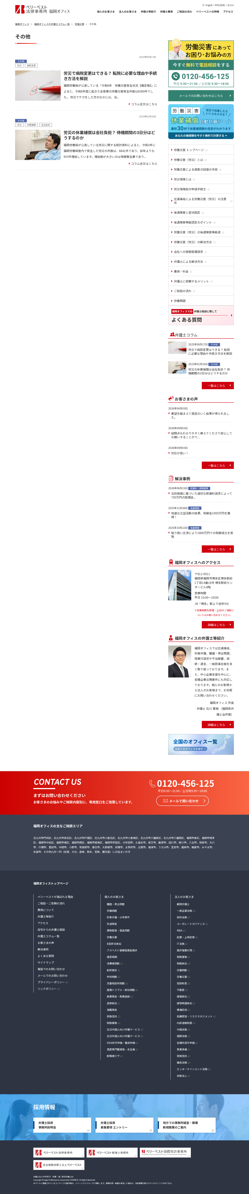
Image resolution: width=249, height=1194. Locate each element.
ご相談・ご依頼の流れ (51, 903)
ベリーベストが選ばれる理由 (55, 897)
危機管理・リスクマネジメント (195, 1016)
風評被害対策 (184, 950)
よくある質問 (46, 956)
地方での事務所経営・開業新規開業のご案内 (180, 1125)
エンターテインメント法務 (192, 1069)
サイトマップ (46, 962)
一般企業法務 (184, 910)
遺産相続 (112, 957)
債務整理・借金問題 (118, 930)
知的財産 (182, 983)
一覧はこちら (216, 385)
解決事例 (43, 949)
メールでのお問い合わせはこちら (201, 95)
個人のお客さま (106, 11)
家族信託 (112, 1016)
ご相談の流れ (184, 11)
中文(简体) (220, 5)
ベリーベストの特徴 (207, 11)
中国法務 (182, 1029)
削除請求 (112, 970)
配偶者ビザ (113, 1056)
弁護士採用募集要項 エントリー (114, 1125)
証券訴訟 (112, 1003)
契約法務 (182, 917)
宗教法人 (182, 1076)
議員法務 (182, 1062)
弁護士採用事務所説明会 (47, 1125)
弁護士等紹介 (148, 11)
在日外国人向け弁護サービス (123, 1036)
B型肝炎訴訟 (114, 943)
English (209, 5)
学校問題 (112, 977)
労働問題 (112, 910)
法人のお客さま (128, 11)
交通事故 (112, 924)
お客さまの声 (46, 943)
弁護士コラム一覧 (48, 936)
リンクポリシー (47, 989)
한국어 (230, 5)
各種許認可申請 (186, 1043)
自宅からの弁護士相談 (51, 929)
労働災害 (112, 937)
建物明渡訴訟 (184, 1003)
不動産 (180, 990)
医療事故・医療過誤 (118, 996)
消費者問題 (113, 963)
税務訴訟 (182, 963)
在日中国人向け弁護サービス (123, 1029)
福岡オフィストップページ (50, 883)
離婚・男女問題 (116, 904)
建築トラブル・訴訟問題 (121, 990)
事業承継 (182, 1049)
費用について (46, 910)
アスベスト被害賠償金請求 (122, 950)
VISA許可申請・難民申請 (121, 1043)
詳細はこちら (216, 625)
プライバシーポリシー (51, 982)
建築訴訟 (182, 996)
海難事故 (112, 1010)
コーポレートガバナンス (191, 924)
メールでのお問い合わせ (53, 975)
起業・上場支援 (186, 937)
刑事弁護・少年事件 (118, 917)
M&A (179, 930)
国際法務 (182, 1036)
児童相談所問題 (116, 983)
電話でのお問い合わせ (51, 969)
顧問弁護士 (183, 904)
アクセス (228, 11)
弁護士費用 (166, 11)
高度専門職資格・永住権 (121, 1049)
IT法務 (180, 943)
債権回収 (182, 1010)
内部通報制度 (184, 1023)
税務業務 (112, 1023)
